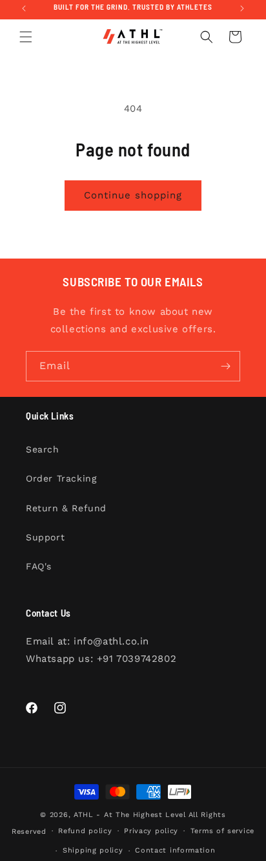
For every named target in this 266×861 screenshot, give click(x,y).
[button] (26, 37)
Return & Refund (66, 508)
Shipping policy (93, 850)
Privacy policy (151, 831)
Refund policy (85, 831)
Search (42, 449)
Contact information (175, 850)
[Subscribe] (225, 366)
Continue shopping (133, 195)
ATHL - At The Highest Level (130, 815)
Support (45, 537)
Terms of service (222, 831)
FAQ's (39, 566)
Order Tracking (61, 478)
